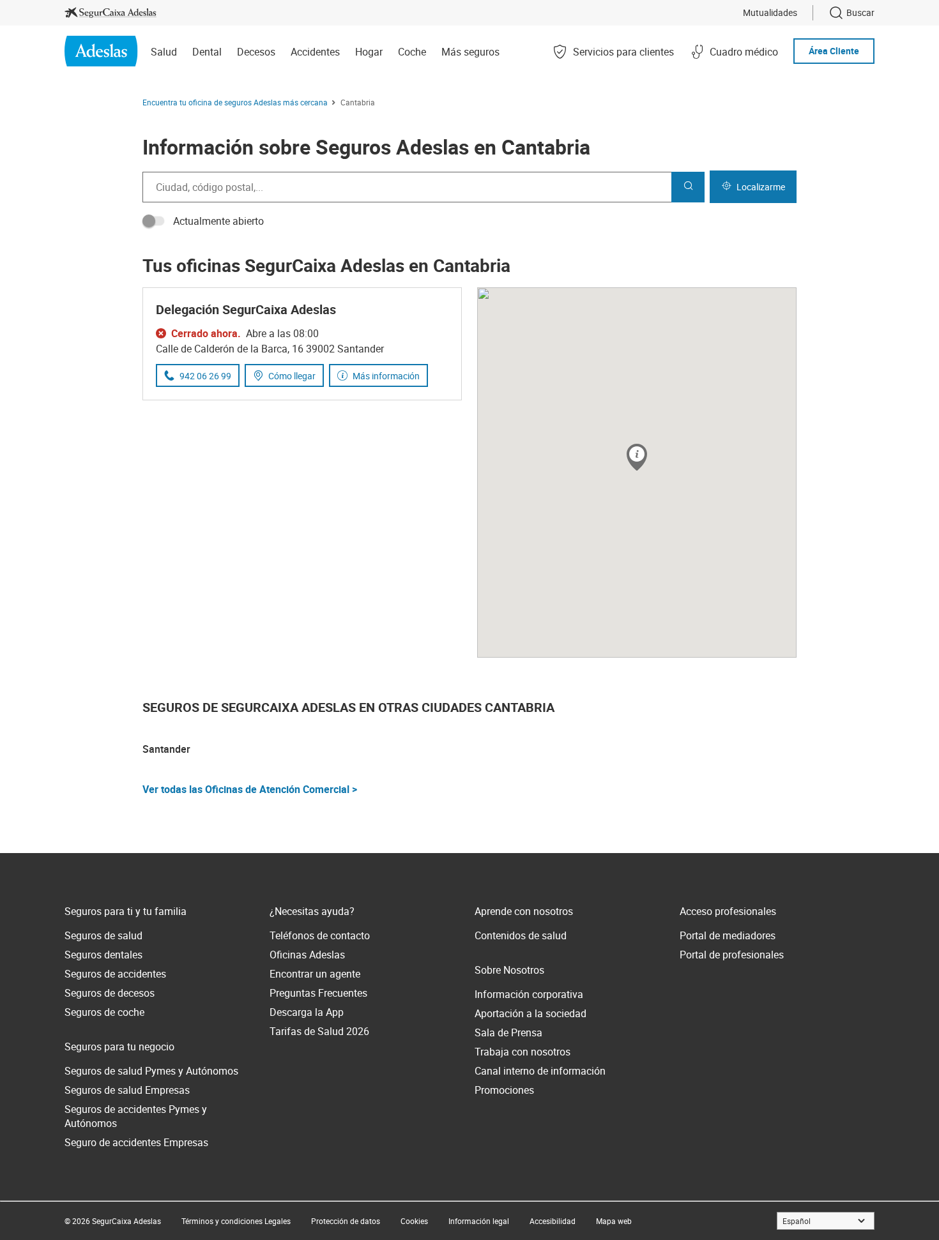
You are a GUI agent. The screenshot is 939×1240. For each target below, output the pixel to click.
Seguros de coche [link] (104, 1012)
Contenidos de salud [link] (521, 935)
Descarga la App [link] (307, 1012)
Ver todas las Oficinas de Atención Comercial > (249, 789)
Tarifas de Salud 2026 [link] (319, 1031)
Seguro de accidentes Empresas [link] (136, 1142)
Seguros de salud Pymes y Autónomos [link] (151, 1071)
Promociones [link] (504, 1090)
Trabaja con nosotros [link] (522, 1052)
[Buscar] (688, 187)
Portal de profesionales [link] (732, 955)
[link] (110, 13)
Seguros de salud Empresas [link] (127, 1090)
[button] (637, 458)
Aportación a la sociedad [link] (530, 1013)
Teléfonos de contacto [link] (320, 935)
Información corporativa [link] (529, 994)
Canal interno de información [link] (540, 1071)
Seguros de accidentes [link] (115, 974)
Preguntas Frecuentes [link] (318, 993)
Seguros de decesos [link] (110, 993)
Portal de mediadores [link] (727, 935)
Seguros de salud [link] (103, 935)
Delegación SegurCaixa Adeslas (246, 309)
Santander (166, 749)
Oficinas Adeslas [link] (307, 955)
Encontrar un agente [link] (315, 974)
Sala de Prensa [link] (508, 1032)
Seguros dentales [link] (103, 955)
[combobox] (406, 187)
